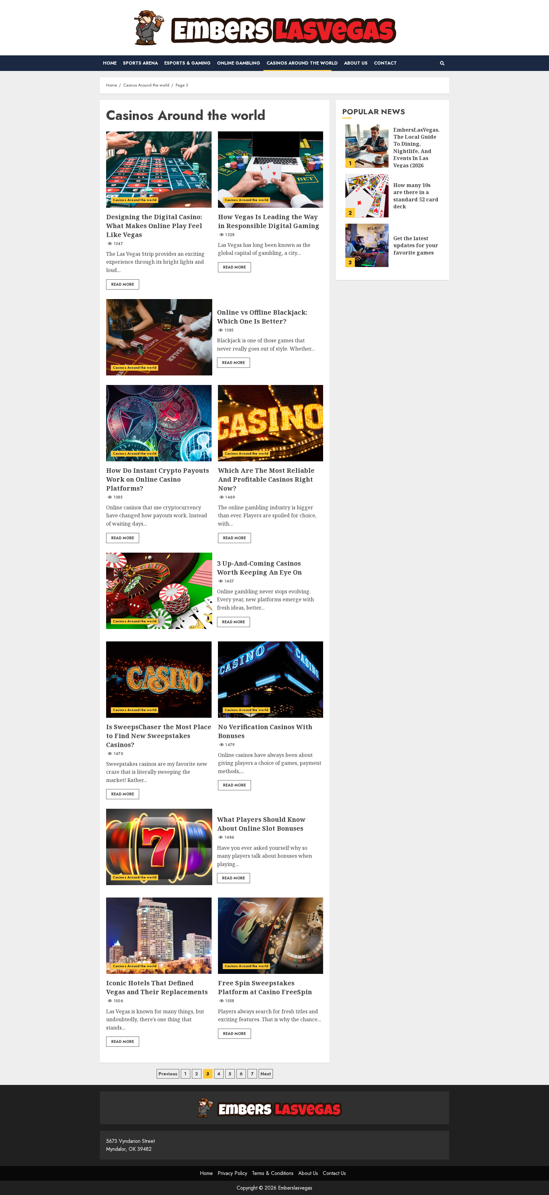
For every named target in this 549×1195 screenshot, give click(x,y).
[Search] (442, 63)
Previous (168, 1074)
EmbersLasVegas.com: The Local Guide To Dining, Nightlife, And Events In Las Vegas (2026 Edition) (367, 146)
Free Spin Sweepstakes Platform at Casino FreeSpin (270, 936)
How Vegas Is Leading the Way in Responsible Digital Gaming (270, 169)
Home (110, 63)
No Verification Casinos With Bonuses (270, 679)
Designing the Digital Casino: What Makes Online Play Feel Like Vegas (159, 169)
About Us (356, 63)
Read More (122, 284)
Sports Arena (140, 63)
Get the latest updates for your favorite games (367, 245)
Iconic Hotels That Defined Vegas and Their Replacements (159, 936)
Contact (385, 63)
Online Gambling (238, 63)
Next (266, 1074)
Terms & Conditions (273, 1173)
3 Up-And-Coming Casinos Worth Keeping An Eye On (159, 591)
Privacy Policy (232, 1173)
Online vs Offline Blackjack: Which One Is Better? (159, 337)
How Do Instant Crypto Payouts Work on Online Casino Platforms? (159, 423)
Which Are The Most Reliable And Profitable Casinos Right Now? (270, 423)
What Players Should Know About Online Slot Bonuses (159, 847)
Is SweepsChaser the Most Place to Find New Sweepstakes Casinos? (159, 679)
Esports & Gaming (187, 63)
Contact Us (334, 1173)
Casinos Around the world (302, 63)
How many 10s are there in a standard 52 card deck (367, 195)
